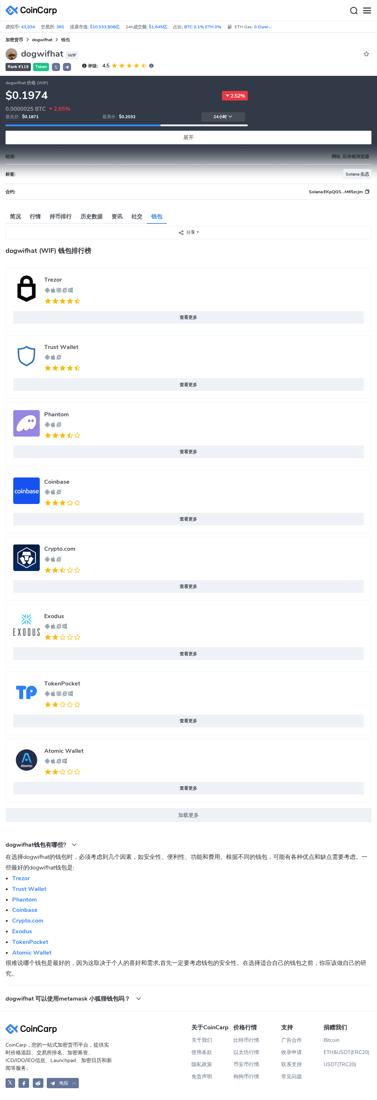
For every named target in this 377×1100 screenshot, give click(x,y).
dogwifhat (42, 40)
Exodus (54, 616)
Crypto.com (59, 549)
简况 (15, 216)
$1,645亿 (158, 27)
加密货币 (14, 40)
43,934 (28, 27)
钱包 (156, 216)
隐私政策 (201, 1064)
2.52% (237, 95)
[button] (67, 67)
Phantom (56, 414)
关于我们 (201, 1040)
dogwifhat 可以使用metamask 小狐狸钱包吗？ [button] (69, 998)
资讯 (117, 216)
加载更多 (188, 815)
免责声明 (201, 1076)
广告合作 (291, 1040)
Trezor (53, 280)
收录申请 (291, 1052)
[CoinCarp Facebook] (23, 1082)
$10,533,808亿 (105, 27)
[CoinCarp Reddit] (38, 1082)
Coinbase (57, 482)
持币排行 (61, 216)
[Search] (353, 10)
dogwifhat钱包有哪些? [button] (36, 845)
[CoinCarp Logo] (33, 10)
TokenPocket (62, 684)
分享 (190, 232)
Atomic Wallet (64, 751)
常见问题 (291, 1076)
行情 (35, 216)
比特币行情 (246, 1040)
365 (60, 27)
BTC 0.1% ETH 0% (202, 27)
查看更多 (188, 317)
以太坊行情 (246, 1052)
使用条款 (201, 1052)
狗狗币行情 (246, 1076)
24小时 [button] (220, 117)
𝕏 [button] (56, 67)
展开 (188, 137)
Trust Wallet (61, 347)
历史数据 (92, 216)
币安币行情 (246, 1064)
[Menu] (367, 10)
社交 (136, 216)
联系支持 (291, 1064)
